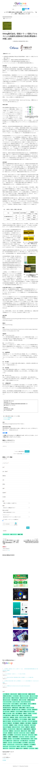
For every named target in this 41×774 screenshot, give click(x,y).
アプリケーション (6, 514)
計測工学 (12, 711)
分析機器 (11, 725)
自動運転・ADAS (31, 694)
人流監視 (5, 736)
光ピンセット (24, 734)
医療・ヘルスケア (6, 697)
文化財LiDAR (26, 744)
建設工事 (33, 727)
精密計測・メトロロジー (22, 694)
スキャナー (24, 721)
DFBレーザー (23, 746)
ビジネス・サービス (22, 717)
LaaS (35, 738)
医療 (33, 719)
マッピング (5, 725)
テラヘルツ (20, 725)
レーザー (29, 709)
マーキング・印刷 (19, 711)
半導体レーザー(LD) (15, 697)
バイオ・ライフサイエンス (25, 701)
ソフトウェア (34, 717)
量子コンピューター (16, 727)
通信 (29, 717)
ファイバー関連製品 (7, 417)
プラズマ (26, 736)
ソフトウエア (31, 748)
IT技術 (21, 715)
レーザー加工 (15, 695)
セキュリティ (17, 730)
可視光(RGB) (34, 709)
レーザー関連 (6, 694)
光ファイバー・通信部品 (7, 723)
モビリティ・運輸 (15, 703)
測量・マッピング (22, 699)
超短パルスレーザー (33, 697)
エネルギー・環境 (23, 703)
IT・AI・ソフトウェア (7, 701)
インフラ (34, 713)
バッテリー (21, 736)
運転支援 (32, 732)
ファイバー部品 (6, 419)
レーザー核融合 (32, 744)
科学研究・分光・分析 (7, 695)
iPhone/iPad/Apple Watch (25, 738)
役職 (4, 488)
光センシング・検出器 (7, 727)
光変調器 (5, 738)
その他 (29, 713)
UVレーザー (16, 732)
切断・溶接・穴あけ (7, 707)
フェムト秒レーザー (11, 729)
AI (13, 713)
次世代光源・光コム (27, 715)
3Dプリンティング (6, 703)
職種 (4, 505)
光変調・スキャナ (15, 715)
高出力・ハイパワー (30, 707)
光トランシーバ (22, 732)
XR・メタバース (6, 711)
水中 (32, 738)
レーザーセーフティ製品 (17, 742)
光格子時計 (26, 748)
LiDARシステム (14, 694)
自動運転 (11, 730)
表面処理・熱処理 (27, 729)
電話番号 (4, 492)
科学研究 (23, 709)
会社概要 (4, 760)
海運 (36, 748)
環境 (29, 730)
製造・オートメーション (24, 695)
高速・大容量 (28, 723)
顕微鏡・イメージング (7, 713)
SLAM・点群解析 (19, 713)
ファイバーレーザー (6, 534)
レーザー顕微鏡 (10, 734)
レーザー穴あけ (32, 740)
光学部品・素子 (15, 707)
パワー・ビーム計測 (23, 719)
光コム (27, 732)
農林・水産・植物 (6, 705)
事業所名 (4, 475)
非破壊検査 (34, 723)
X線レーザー (5, 748)
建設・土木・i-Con (6, 699)
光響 (29, 719)
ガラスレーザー (31, 742)
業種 (4, 501)
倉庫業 (9, 736)
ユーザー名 (5, 458)
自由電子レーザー (19, 748)
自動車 (4, 729)
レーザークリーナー (19, 744)
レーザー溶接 (29, 746)
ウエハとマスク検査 (16, 738)
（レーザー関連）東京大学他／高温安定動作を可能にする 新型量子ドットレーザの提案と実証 (18, 677)
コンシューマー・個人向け (32, 721)
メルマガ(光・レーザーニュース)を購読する (10, 519)
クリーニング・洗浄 (6, 719)
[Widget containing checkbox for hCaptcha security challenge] (10, 524)
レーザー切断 (25, 742)
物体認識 (22, 723)
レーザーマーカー (17, 734)
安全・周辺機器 (16, 723)
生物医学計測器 (15, 736)
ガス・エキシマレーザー (16, 721)
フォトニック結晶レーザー (7, 740)
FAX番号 (4, 496)
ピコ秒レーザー (16, 740)
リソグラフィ (32, 736)
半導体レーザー (19, 729)
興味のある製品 (6, 510)
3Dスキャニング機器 (32, 703)
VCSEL (4, 744)
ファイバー (5, 730)
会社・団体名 (5, 471)
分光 (15, 725)
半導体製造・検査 (31, 699)
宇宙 (33, 730)
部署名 (4, 484)
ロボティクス (32, 725)
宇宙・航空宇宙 (15, 699)
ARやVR (9, 738)
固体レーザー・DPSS (7, 721)
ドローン (5, 732)
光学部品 (12, 717)
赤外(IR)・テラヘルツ (24, 697)
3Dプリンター (30, 734)
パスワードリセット (26, 453)
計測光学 (5, 742)
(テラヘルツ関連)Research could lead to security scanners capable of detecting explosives (17, 685)
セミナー (10, 742)
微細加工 (33, 729)
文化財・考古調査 (15, 719)
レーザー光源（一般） (24, 740)
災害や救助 (10, 732)
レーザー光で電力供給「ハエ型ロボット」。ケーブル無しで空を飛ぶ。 (15, 673)
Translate (8, 550)
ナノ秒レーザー (12, 748)
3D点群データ (5, 717)
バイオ (22, 727)
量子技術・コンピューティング (29, 711)
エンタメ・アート (16, 701)
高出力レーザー (24, 730)
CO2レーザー (5, 746)
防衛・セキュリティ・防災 (16, 705)
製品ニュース (10, 31)
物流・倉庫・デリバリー (16, 709)
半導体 (24, 713)
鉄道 (36, 734)
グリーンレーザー (12, 746)
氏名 (4, 467)
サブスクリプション (10, 744)
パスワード (5, 446)
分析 (16, 717)
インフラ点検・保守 (6, 715)
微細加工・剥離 (20, 534)
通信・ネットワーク (13, 534)
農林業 (4, 734)
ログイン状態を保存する (20, 451)
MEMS (18, 746)
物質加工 (28, 727)
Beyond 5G (26, 725)
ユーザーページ (5, 758)
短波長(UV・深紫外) (6, 709)
